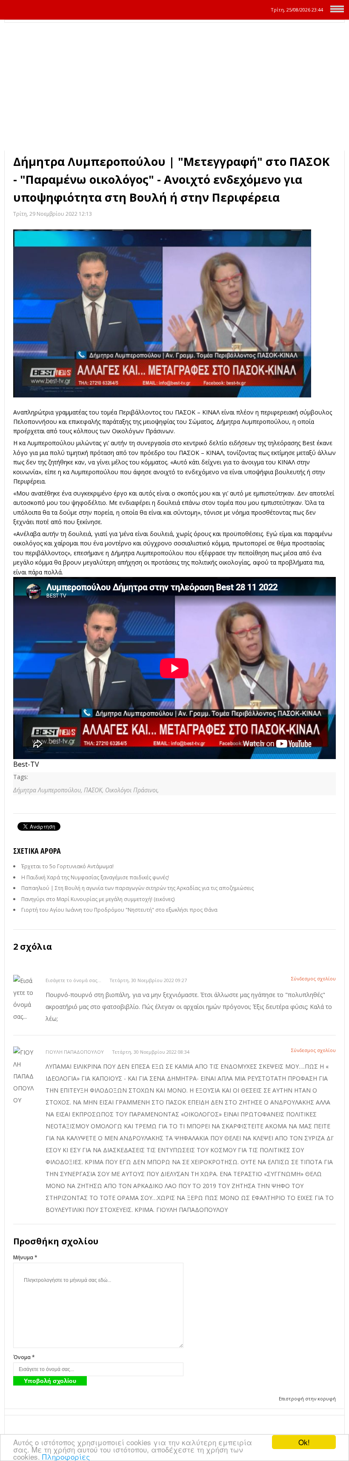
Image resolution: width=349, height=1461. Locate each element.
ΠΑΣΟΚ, (94, 790)
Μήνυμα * (25, 1257)
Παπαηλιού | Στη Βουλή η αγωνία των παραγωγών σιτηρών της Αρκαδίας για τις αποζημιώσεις (137, 888)
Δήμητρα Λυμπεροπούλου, (48, 790)
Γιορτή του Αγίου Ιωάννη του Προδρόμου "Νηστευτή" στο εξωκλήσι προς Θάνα (119, 909)
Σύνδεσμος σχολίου (313, 978)
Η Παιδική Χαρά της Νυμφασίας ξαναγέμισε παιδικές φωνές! (95, 877)
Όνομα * (24, 1357)
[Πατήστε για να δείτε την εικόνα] (174, 313)
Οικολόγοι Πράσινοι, (132, 790)
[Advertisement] (174, 86)
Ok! (304, 1442)
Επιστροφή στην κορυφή (307, 1398)
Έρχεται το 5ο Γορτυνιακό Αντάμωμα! (67, 866)
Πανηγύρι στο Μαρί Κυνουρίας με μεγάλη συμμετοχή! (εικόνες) (97, 899)
